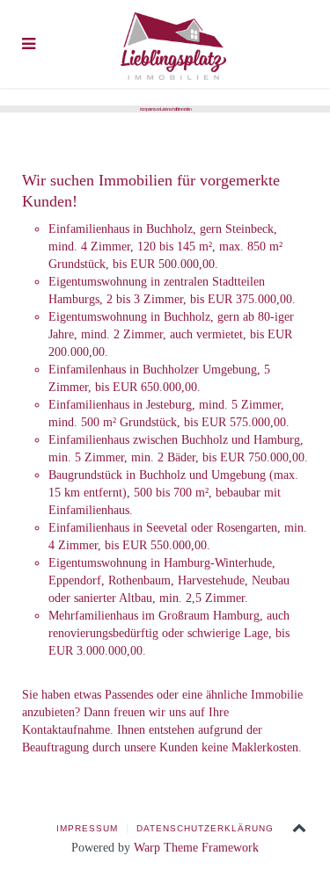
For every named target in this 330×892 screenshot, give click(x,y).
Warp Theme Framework (196, 847)
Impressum (87, 828)
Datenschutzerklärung (205, 828)
